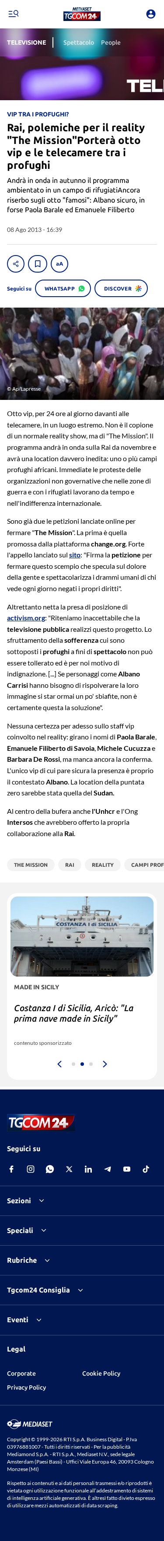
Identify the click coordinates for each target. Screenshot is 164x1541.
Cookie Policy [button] (101, 1373)
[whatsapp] (49, 1169)
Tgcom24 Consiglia (38, 1290)
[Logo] (82, 14)
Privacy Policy (26, 1387)
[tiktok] (146, 1169)
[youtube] (126, 1169)
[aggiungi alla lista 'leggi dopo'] (37, 264)
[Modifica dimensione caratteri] (59, 264)
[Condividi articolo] (15, 264)
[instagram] (30, 1169)
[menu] (13, 14)
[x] (69, 1169)
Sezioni (19, 1201)
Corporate (21, 1373)
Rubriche (22, 1260)
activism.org (26, 617)
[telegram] (107, 1169)
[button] (82, 14)
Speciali (20, 1230)
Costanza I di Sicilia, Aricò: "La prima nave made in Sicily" (73, 1013)
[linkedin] (88, 1169)
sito (74, 554)
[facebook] (11, 1169)
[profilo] (151, 14)
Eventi (17, 1320)
